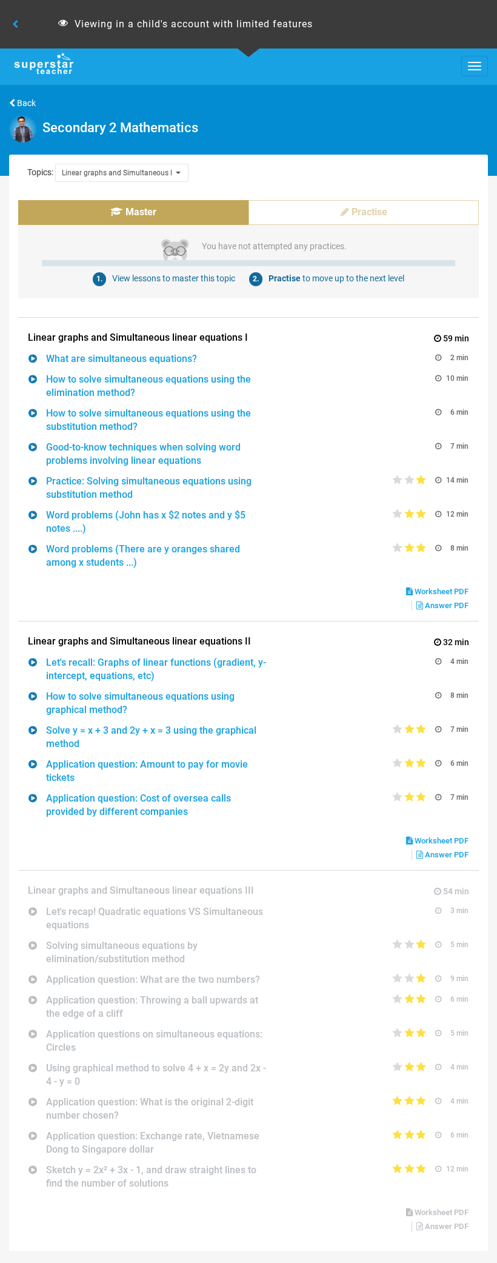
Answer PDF (446, 605)
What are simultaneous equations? (121, 358)
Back (25, 103)
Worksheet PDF (441, 591)
